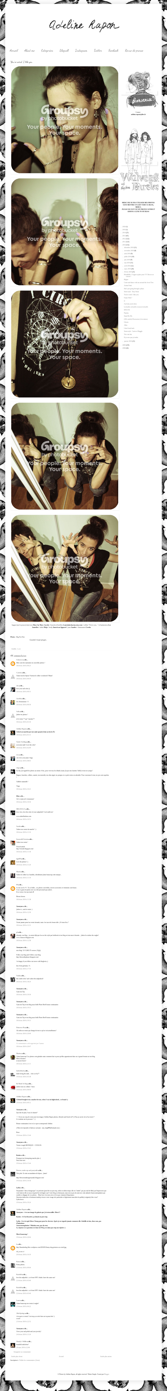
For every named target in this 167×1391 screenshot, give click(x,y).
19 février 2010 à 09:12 (23, 1103)
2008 (124, 348)
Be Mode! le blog (21, 1084)
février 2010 (128, 272)
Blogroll (64, 50)
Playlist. (126, 313)
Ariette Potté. (128, 285)
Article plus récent (16, 1356)
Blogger (106, 1374)
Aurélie (18, 699)
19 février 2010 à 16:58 (23, 1181)
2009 (124, 345)
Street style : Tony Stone (131, 292)
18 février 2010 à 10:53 (23, 819)
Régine (126, 279)
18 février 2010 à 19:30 (23, 994)
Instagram (81, 50)
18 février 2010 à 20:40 (23, 1033)
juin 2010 (127, 260)
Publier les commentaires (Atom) (29, 1360)
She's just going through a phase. (134, 289)
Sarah (18, 826)
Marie (18, 872)
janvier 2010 (128, 341)
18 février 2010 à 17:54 (23, 969)
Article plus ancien (106, 1356)
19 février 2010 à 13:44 (23, 1135)
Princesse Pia (20, 1027)
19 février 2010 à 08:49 (23, 1090)
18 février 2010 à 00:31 (23, 692)
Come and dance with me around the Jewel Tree (138, 282)
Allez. (126, 325)
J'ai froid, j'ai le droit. (130, 304)
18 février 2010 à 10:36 (23, 802)
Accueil (14, 50)
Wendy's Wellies (21, 1341)
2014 (124, 233)
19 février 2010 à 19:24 (23, 1202)
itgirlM (18, 859)
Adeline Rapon (21, 729)
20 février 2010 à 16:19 (23, 1254)
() (124, 301)
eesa (17, 755)
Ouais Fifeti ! (128, 298)
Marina (18, 1053)
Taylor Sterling (21, 742)
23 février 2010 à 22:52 (23, 1321)
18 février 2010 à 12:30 (23, 912)
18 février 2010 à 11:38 (23, 899)
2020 (124, 227)
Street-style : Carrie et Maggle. (133, 331)
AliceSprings (20, 1313)
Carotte (18, 673)
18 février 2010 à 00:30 (23, 679)
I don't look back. (129, 328)
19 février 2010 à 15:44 (23, 1163)
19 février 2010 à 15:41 (23, 1148)
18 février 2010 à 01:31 (23, 735)
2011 (124, 242)
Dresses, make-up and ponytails (27, 1170)
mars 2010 (127, 269)
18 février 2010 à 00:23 (23, 666)
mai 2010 (127, 263)
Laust (18, 1300)
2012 (124, 239)
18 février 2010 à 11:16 (23, 832)
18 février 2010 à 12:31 (23, 925)
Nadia (18, 976)
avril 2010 (127, 266)
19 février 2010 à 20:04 (23, 1237)
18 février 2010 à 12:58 (23, 940)
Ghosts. (126, 322)
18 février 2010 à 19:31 (23, 1008)
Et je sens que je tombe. (131, 337)
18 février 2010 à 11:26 (23, 865)
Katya (18, 1262)
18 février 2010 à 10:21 (23, 789)
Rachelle (19, 1274)
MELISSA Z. (20, 809)
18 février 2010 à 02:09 (23, 748)
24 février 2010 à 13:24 (23, 1334)
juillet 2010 (128, 257)
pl (17, 932)
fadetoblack (20, 1071)
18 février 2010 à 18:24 (23, 982)
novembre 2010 (129, 251)
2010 (124, 245)
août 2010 (127, 254)
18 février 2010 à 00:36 (23, 705)
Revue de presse (134, 50)
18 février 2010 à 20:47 (23, 1046)
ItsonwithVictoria (22, 839)
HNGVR (127, 310)
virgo (18, 768)
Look (19, 649)
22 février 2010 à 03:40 (23, 1280)
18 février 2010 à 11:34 (23, 878)
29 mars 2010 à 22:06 (23, 1347)
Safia (18, 711)
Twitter (98, 50)
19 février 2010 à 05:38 (23, 1077)
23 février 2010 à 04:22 (23, 1306)
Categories (47, 50)
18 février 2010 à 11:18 (23, 852)
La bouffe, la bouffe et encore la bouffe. (136, 307)
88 (17, 885)
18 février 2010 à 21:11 (23, 1064)
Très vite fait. (128, 334)
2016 (124, 230)
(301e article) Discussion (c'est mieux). (136, 319)
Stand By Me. (128, 316)
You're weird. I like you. (131, 295)
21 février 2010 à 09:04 (23, 1268)
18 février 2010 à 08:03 (23, 761)
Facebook (113, 50)
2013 (124, 236)
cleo (17, 686)
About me (29, 50)
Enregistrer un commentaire (22, 1352)
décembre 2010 (129, 247)
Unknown (19, 660)
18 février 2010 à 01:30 (23, 722)
